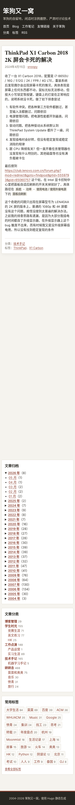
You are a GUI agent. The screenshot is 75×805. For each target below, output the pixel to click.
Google (53, 717)
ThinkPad (19, 248)
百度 (47, 710)
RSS (24, 32)
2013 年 (13, 557)
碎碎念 (9, 668)
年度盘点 (29, 732)
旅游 (26, 747)
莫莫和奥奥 (15, 672)
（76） (19, 575)
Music (35, 717)
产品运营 (14, 649)
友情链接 (43, 26)
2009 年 (14, 575)
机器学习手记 (17, 663)
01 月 (12, 496)
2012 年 (13, 561)
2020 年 (14, 524)
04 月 (13, 482)
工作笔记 (28, 26)
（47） (18, 566)
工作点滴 (11, 645)
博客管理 (11, 621)
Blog (15, 26)
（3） (18, 598)
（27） (18, 533)
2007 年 (14, 584)
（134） (19, 589)
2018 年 (13, 533)
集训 (26, 725)
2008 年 (14, 580)
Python (25, 754)
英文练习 (14, 635)
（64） (19, 580)
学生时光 (11, 626)
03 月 (13, 487)
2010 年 (14, 571)
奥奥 (54, 747)
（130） (19, 584)
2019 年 (13, 529)
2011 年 (13, 566)
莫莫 (32, 710)
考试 (11, 762)
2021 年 (13, 519)
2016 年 (13, 543)
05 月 (13, 478)
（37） (18, 557)
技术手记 (19, 243)
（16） (18, 524)
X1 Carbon (36, 248)
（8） (18, 473)
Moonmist (15, 739)
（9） (18, 510)
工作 (38, 762)
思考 (55, 725)
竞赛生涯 (14, 631)
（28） (18, 529)
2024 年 (14, 505)
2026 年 (14, 473)
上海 (54, 739)
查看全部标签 (13, 769)
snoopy (33, 67)
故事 (11, 747)
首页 (6, 26)
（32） (18, 561)
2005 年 (14, 594)
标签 (15, 32)
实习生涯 (14, 654)
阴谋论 (43, 754)
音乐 (11, 677)
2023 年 (14, 510)
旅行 (11, 686)
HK (10, 640)
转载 (11, 732)
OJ (63, 762)
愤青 (11, 682)
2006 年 (14, 589)
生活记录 (37, 739)
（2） (18, 501)
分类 (6, 32)
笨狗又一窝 (18, 10)
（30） (18, 543)
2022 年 (14, 515)
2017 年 (13, 538)
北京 (58, 754)
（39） (18, 547)
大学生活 (14, 710)
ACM (62, 710)
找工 (41, 725)
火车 (40, 747)
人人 (25, 762)
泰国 (51, 762)
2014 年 (14, 552)
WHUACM (15, 717)
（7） (18, 505)
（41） (18, 571)
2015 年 (13, 547)
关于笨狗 (59, 26)
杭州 (46, 732)
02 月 (13, 491)
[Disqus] (37, 306)
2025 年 (14, 501)
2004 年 (14, 598)
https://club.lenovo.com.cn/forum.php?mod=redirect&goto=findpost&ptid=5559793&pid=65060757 (37, 175)
